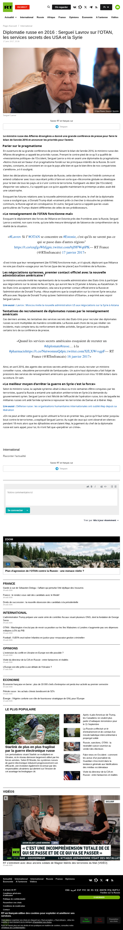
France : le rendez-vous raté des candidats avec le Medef (31, 595)
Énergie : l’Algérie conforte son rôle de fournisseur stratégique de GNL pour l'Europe (43, 698)
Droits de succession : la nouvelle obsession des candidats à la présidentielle (40, 602)
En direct (22, 7)
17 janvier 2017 (73, 252)
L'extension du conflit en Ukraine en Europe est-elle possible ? (33, 652)
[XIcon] (85, 7)
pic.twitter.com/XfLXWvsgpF (83, 351)
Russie (40, 17)
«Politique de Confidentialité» (13, 928)
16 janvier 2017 (78, 356)
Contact (6, 910)
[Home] (8, 7)
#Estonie (69, 236)
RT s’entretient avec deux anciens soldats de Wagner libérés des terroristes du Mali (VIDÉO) (55, 863)
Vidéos (114, 17)
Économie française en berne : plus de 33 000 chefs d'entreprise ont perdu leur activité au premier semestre (55, 684)
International (26, 17)
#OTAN (34, 236)
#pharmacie (17, 351)
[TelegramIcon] (90, 7)
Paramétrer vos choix (12, 903)
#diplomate (52, 346)
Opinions (74, 17)
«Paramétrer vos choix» (42, 922)
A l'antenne (102, 17)
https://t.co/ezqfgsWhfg (31, 247)
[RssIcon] (96, 7)
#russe (64, 346)
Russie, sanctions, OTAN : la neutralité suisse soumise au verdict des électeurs (97, 745)
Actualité (9, 17)
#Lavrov (15, 236)
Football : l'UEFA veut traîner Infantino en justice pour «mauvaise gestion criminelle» (44, 637)
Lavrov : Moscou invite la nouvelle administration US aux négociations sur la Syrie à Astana (61, 305)
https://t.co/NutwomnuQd (44, 351)
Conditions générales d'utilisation (12, 894)
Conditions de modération (14, 906)
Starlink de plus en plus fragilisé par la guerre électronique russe (30, 749)
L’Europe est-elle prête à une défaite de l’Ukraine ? (27, 667)
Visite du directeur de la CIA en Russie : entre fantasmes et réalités (35, 659)
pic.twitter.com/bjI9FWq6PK (69, 247)
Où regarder (61, 7)
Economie (87, 17)
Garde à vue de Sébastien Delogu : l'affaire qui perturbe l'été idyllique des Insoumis (43, 588)
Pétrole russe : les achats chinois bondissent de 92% (29, 691)
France (62, 17)
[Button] (117, 7)
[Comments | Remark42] (61, 503)
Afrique (51, 17)
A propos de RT (9, 890)
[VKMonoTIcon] (74, 7)
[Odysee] (80, 7)
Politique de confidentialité (14, 899)
